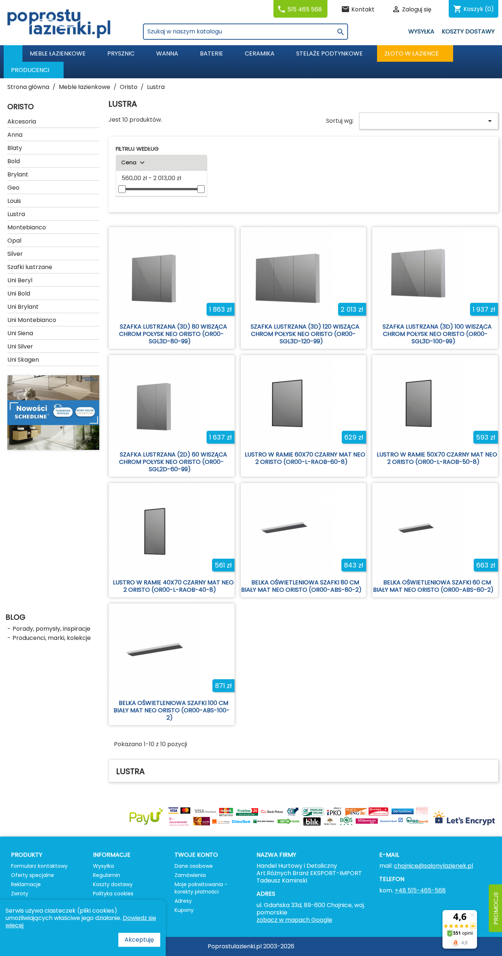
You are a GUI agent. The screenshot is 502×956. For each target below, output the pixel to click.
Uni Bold (18, 293)
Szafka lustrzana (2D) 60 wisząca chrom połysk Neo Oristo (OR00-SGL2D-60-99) (173, 461)
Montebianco (26, 227)
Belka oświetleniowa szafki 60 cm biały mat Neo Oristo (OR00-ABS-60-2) (433, 586)
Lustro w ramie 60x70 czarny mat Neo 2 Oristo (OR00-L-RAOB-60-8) (305, 458)
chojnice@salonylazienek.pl (433, 866)
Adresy (183, 901)
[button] (34, 70)
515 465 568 (304, 9)
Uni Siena (20, 333)
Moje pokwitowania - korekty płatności (201, 888)
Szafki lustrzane (29, 267)
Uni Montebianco (31, 320)
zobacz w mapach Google (294, 920)
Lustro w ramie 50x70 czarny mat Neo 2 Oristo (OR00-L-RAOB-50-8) (437, 458)
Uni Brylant (23, 306)
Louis (14, 201)
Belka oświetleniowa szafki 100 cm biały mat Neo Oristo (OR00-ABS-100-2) (172, 710)
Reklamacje (26, 884)
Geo (13, 187)
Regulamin (106, 875)
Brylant (17, 174)
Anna (14, 134)
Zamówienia (190, 875)
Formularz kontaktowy (39, 866)
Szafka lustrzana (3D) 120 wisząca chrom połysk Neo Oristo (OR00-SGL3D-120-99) (305, 333)
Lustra (16, 214)
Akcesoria (21, 121)
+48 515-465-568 (420, 890)
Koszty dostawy (468, 31)
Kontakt (362, 9)
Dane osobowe (194, 866)
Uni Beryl (19, 280)
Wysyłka (421, 31)
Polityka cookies (113, 893)
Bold (13, 161)
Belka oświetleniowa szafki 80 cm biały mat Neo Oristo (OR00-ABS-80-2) (301, 586)
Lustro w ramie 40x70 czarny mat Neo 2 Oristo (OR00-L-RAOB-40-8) (173, 586)
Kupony (184, 910)
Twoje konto (196, 855)
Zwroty (19, 893)
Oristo (20, 106)
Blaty (14, 148)
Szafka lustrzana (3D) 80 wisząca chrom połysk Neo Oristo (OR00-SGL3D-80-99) (173, 333)
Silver (15, 254)
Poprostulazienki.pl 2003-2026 (251, 946)
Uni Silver (20, 346)
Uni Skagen (23, 359)
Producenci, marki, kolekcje (51, 638)
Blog (15, 617)
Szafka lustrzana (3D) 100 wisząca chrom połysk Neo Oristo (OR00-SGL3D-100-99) (437, 333)
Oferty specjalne (32, 875)
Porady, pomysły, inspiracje (51, 628)
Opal (14, 240)
